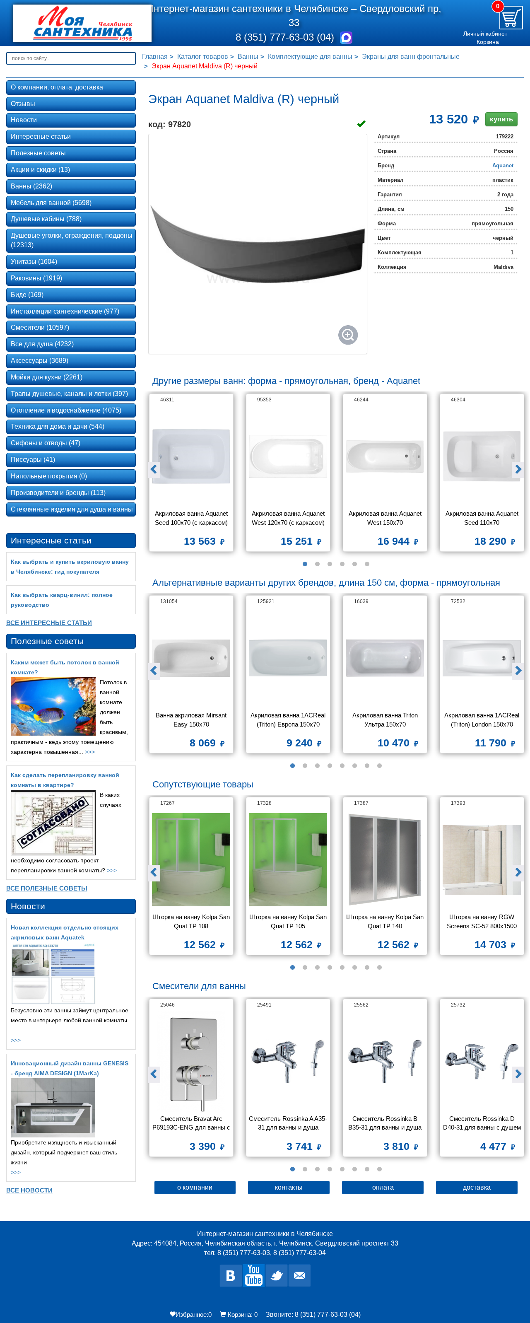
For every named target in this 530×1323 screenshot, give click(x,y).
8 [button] (379, 766)
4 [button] (342, 564)
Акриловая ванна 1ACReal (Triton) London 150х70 (482, 719)
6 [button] (367, 564)
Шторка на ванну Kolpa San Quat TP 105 (288, 921)
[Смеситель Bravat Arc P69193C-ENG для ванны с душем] (191, 1061)
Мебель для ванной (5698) (51, 202)
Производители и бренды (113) (58, 492)
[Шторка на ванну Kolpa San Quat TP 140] (385, 859)
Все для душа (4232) (42, 344)
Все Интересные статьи (49, 622)
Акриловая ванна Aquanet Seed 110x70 (483, 518)
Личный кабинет (485, 33)
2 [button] (317, 564)
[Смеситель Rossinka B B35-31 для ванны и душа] (385, 1061)
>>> (90, 751)
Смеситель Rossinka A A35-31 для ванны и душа (288, 1123)
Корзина (488, 42)
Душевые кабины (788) (46, 218)
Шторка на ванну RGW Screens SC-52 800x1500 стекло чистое (482, 922)
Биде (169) (27, 294)
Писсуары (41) (33, 459)
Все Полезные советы (46, 888)
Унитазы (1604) (34, 261)
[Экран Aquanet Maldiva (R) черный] (257, 244)
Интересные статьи (41, 136)
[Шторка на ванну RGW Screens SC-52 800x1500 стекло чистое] (482, 859)
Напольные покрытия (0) (49, 476)
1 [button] (305, 564)
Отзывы (23, 103)
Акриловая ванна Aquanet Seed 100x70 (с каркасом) (192, 518)
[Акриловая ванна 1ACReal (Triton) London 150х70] (482, 658)
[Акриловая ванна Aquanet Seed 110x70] (482, 456)
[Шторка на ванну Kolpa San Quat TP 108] (191, 859)
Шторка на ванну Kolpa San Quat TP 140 (385, 921)
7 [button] (367, 766)
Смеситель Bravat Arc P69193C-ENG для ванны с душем (191, 1124)
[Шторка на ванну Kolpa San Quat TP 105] (288, 859)
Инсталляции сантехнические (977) (65, 311)
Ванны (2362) (31, 186)
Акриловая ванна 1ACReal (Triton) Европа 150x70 (289, 719)
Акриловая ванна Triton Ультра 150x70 (385, 719)
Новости (24, 119)
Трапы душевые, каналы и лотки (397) (69, 393)
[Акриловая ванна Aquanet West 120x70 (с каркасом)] (288, 456)
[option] (191, 475)
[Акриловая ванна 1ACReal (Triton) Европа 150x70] (288, 658)
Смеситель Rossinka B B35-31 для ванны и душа (385, 1123)
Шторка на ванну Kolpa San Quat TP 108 (191, 921)
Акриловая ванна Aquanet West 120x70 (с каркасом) (289, 518)
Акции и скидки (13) (40, 169)
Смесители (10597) (40, 327)
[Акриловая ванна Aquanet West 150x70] (385, 456)
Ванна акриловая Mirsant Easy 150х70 (192, 719)
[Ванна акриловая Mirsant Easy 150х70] (191, 658)
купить (501, 119)
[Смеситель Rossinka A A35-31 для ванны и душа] (288, 1061)
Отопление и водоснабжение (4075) (66, 410)
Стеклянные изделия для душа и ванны (72, 509)
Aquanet (502, 165)
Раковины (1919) (36, 278)
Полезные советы (38, 153)
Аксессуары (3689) (39, 360)
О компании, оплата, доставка (57, 87)
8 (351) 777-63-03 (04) (286, 37)
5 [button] (354, 564)
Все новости (29, 1190)
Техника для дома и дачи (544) (57, 426)
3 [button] (329, 564)
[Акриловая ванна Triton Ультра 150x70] (385, 658)
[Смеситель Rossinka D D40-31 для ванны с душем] (482, 1061)
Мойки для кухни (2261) (46, 377)
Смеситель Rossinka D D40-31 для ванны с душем (482, 1123)
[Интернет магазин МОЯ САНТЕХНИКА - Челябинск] (71, 23)
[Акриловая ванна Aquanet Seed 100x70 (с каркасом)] (191, 456)
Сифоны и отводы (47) (45, 443)
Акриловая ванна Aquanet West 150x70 (386, 518)
